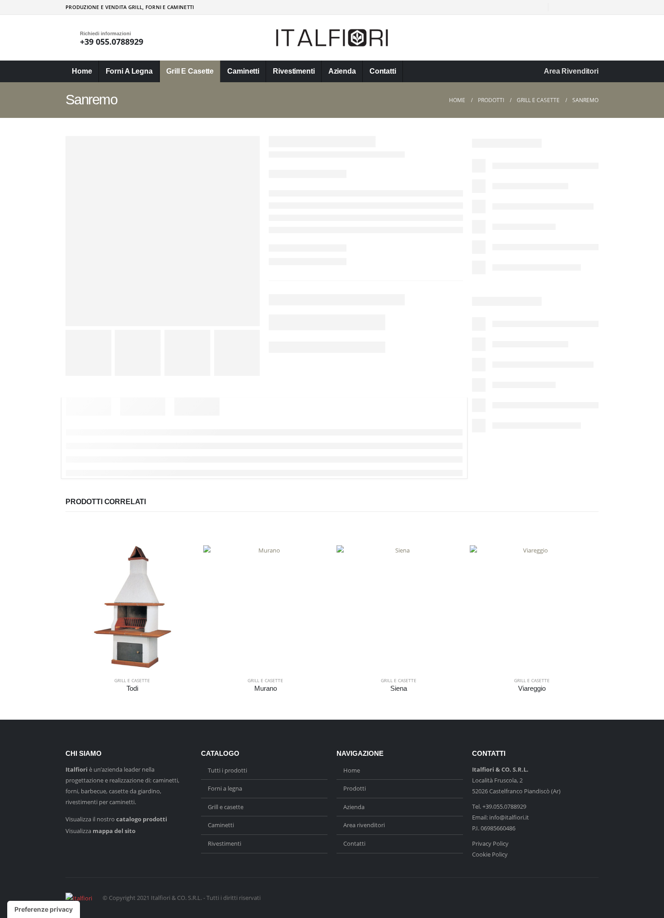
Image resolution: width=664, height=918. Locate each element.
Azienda (342, 71)
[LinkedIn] (591, 7)
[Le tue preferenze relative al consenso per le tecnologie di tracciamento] (43, 909)
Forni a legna (129, 71)
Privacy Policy (490, 843)
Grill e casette (190, 71)
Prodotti (354, 788)
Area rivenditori (571, 71)
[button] (593, 38)
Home (82, 71)
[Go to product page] (132, 607)
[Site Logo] (332, 37)
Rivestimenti (294, 71)
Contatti (382, 71)
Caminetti (243, 71)
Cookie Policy (490, 854)
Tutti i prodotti (227, 770)
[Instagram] (576, 7)
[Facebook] (561, 7)
